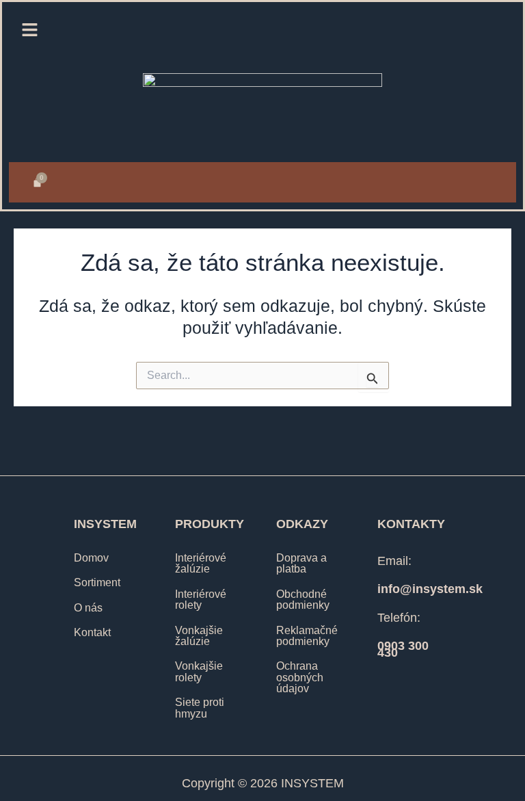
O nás (88, 607)
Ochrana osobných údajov (299, 676)
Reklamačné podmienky (307, 635)
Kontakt (92, 632)
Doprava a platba (301, 563)
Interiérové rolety (200, 599)
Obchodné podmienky (302, 599)
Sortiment (97, 582)
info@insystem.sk (430, 589)
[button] (29, 31)
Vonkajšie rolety (199, 671)
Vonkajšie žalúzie (199, 635)
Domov (91, 557)
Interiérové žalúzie (200, 563)
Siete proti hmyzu (199, 707)
